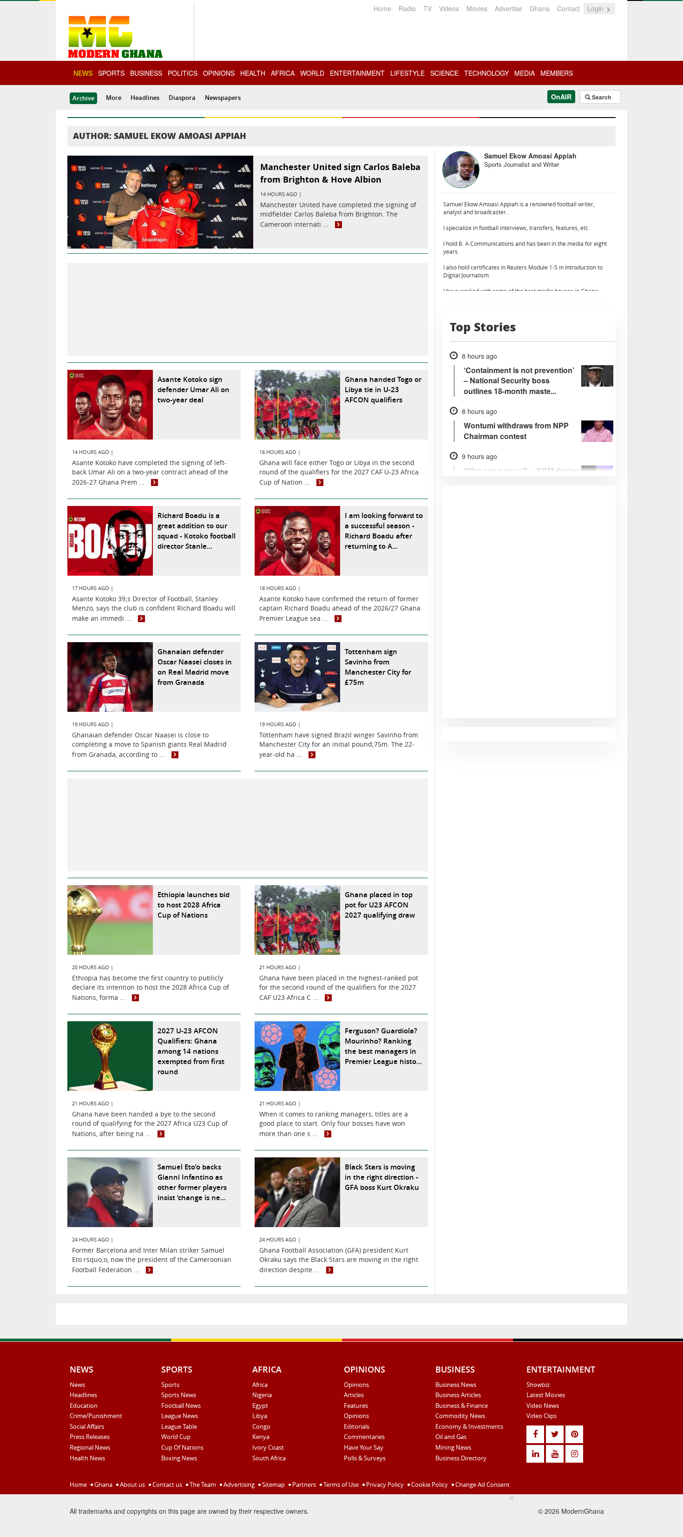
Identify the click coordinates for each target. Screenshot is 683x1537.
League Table (179, 1426)
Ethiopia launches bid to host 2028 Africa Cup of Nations (194, 905)
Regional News (90, 1447)
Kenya (260, 1436)
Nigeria (262, 1395)
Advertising (238, 1484)
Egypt (260, 1405)
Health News (87, 1458)
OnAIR (561, 96)
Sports (170, 1384)
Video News (542, 1405)
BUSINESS (146, 73)
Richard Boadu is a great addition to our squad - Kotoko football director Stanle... (197, 531)
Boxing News (179, 1458)
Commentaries (364, 1436)
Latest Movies (545, 1395)
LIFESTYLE (407, 73)
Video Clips (541, 1416)
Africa (260, 1384)
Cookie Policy (429, 1484)
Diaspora (182, 97)
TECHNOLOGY (486, 73)
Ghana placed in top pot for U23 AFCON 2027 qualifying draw (380, 905)
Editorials (356, 1426)
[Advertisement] (247, 309)
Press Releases (90, 1436)
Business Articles (458, 1395)
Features (356, 1405)
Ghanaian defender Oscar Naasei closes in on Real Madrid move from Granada (195, 667)
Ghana (540, 8)
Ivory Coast (268, 1447)
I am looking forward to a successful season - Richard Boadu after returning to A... (384, 531)
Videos (449, 8)
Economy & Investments (469, 1426)
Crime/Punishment (96, 1416)
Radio (407, 8)
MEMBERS (556, 73)
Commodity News (460, 1416)
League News (179, 1416)
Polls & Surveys (365, 1458)
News (77, 1384)
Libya (259, 1416)
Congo (261, 1426)
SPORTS (111, 73)
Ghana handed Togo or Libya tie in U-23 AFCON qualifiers (383, 389)
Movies (476, 8)
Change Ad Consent (482, 1484)
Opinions (356, 1384)
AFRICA (283, 73)
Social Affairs (87, 1426)
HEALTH (252, 73)
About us (131, 1484)
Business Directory (460, 1458)
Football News (181, 1405)
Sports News (178, 1395)
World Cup (175, 1436)
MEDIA (524, 73)
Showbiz (538, 1384)
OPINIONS (219, 73)
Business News (455, 1384)
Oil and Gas (450, 1436)
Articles (354, 1395)
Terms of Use (340, 1484)
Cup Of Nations (182, 1447)
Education (84, 1405)
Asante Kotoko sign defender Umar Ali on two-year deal (194, 389)
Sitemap (273, 1484)
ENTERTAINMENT (357, 73)
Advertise (508, 8)
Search (601, 97)
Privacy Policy (384, 1484)
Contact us (166, 1484)
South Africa (269, 1458)
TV (427, 8)
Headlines (145, 97)
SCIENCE (444, 73)
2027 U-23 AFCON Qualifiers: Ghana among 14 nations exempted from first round (191, 1051)
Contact (568, 8)
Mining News (453, 1447)
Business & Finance (461, 1405)
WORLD (312, 73)
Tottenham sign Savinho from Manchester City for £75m (378, 667)
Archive (83, 98)
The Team (202, 1484)
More (113, 97)
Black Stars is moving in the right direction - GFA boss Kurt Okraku (382, 1177)
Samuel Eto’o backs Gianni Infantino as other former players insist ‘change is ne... (192, 1182)
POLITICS (182, 73)
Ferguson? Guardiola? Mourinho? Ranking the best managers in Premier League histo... (383, 1046)
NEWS (82, 73)
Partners (303, 1484)
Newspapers (223, 97)
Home (382, 8)
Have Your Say (363, 1447)
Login (596, 8)
